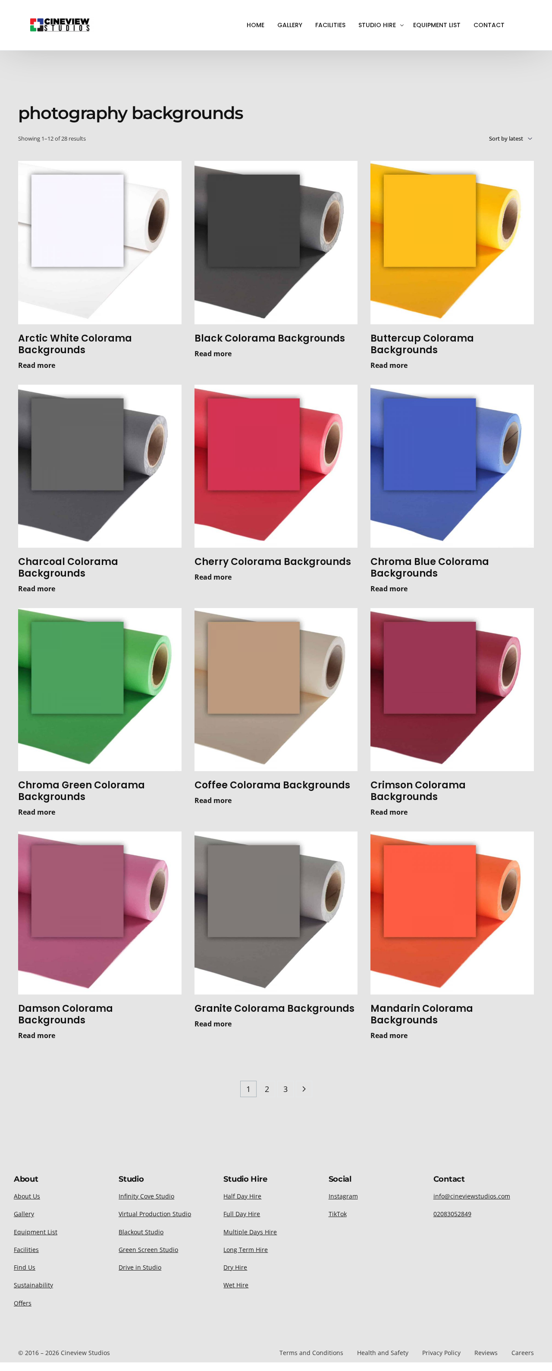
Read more (36, 365)
